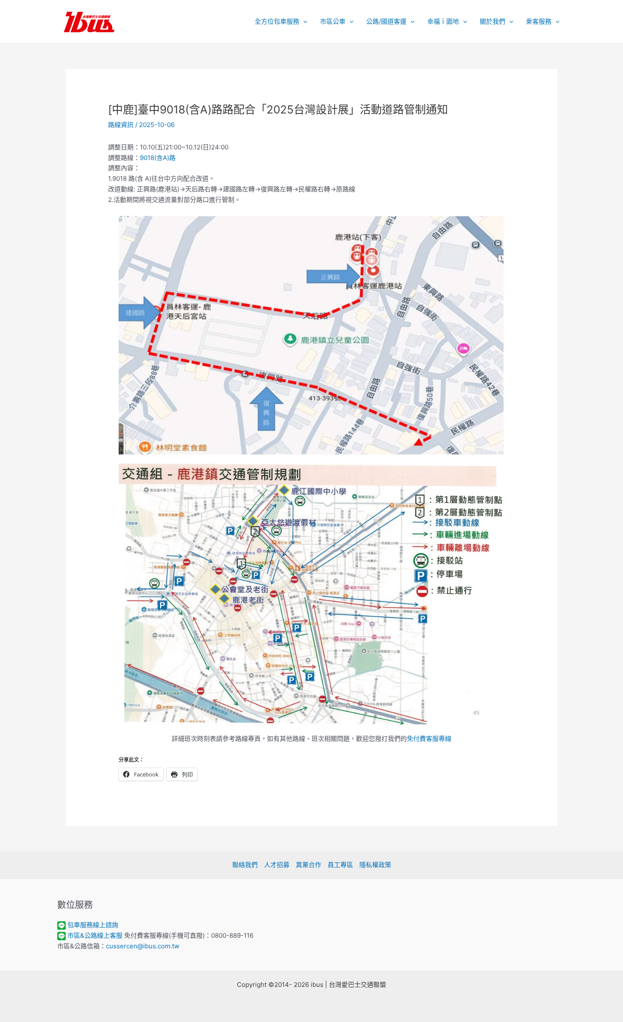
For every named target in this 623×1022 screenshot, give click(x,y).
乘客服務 (538, 21)
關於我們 (492, 21)
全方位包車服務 (277, 21)
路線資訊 (121, 125)
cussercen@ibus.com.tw (142, 946)
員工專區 (340, 865)
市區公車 (332, 21)
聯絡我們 (245, 865)
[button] (303, 21)
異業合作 (308, 865)
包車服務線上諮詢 (92, 925)
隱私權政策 (375, 865)
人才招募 (276, 865)
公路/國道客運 (386, 21)
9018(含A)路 (157, 158)
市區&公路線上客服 (94, 935)
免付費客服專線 (429, 739)
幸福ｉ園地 (443, 21)
